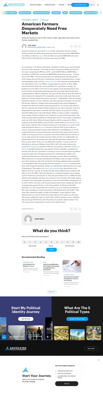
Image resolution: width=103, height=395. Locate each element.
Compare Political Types (77, 319)
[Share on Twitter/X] (75, 46)
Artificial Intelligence (9, 12)
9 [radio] (73, 242)
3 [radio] (40, 242)
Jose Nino (32, 45)
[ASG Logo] (15, 349)
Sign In (92, 5)
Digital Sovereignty (91, 12)
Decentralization (75, 12)
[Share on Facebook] (71, 46)
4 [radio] (46, 242)
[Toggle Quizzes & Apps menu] (42, 5)
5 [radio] (51, 242)
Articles (61, 4)
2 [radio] (35, 242)
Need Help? (91, 348)
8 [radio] (67, 242)
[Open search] (98, 5)
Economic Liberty (30, 20)
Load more (51, 291)
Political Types (50, 4)
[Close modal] (98, 360)
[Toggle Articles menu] (65, 5)
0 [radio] (24, 242)
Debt (65, 12)
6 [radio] (56, 242)
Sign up (66, 383)
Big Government (25, 12)
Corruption (56, 12)
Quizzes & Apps (35, 4)
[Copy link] (79, 46)
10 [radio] (78, 242)
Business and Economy (41, 12)
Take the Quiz (25, 319)
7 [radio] (62, 242)
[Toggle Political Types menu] (56, 5)
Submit (51, 249)
